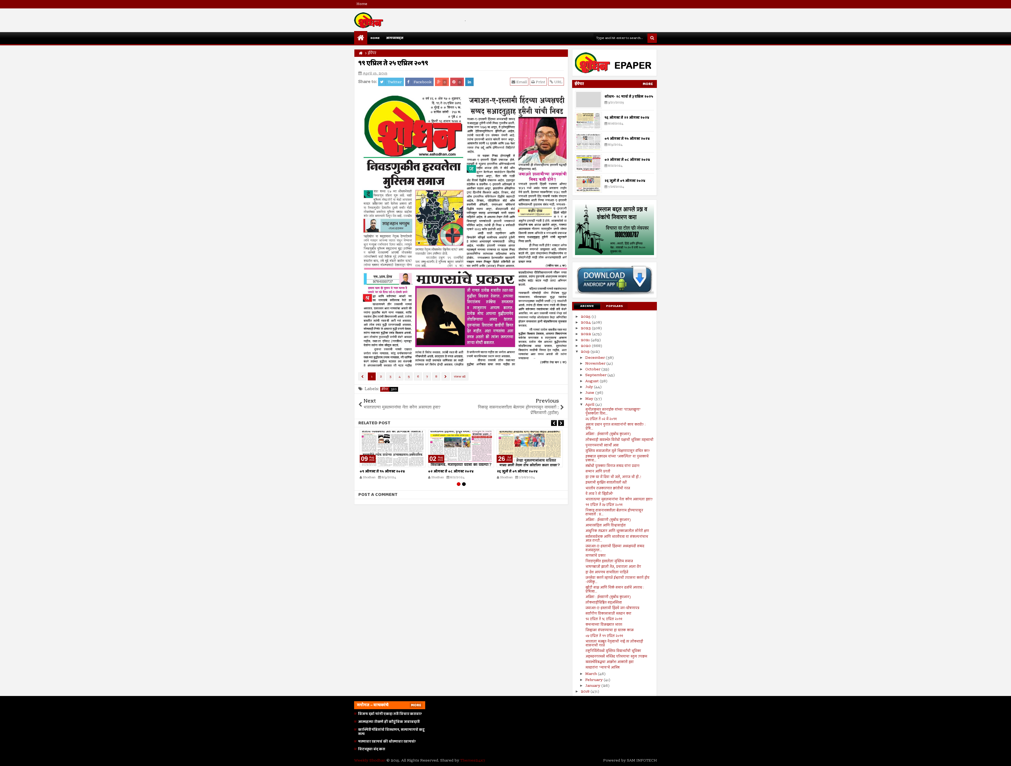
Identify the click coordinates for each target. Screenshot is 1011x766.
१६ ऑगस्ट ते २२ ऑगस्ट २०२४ (626, 118)
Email (521, 82)
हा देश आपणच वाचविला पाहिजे (607, 572)
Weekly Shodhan (369, 761)
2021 (586, 340)
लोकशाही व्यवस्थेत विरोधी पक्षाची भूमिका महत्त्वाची (619, 440)
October (593, 369)
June (590, 393)
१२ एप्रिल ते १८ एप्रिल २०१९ (604, 619)
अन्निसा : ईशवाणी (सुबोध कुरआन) (608, 434)
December (595, 358)
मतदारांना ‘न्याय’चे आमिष (603, 668)
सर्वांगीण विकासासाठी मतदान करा (608, 614)
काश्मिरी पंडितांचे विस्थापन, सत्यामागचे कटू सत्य (391, 732)
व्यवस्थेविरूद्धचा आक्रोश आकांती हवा (610, 662)
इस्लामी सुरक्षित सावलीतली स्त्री (606, 483)
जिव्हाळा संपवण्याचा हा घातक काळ (610, 630)
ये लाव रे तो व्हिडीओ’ (599, 494)
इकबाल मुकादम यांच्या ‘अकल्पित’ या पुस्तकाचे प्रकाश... (617, 459)
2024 (586, 323)
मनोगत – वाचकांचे (373, 705)
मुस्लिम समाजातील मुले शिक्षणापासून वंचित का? (618, 451)
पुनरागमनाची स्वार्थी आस (602, 446)
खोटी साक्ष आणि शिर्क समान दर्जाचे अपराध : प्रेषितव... (615, 590)
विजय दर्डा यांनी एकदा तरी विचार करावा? (390, 714)
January (593, 686)
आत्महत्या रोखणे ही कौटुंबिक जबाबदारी (389, 722)
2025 (586, 317)
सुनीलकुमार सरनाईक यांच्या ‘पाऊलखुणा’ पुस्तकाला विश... (613, 412)
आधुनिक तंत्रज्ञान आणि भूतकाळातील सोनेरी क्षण (617, 531)
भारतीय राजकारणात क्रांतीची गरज (608, 488)
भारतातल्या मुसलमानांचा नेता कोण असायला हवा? (619, 500)
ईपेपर (389, 389)
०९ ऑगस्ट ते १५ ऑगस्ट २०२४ (382, 471)
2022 (586, 334)
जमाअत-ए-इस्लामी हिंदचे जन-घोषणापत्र (612, 608)
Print (540, 82)
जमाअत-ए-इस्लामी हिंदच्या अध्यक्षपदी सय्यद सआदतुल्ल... (615, 548)
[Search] (652, 38)
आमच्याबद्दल (394, 38)
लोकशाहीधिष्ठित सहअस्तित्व (604, 603)
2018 (586, 692)
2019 (586, 352)
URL (557, 82)
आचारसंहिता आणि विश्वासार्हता (606, 526)
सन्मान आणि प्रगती (598, 472)
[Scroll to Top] (1003, 758)
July (589, 387)
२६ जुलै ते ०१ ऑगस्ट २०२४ (517, 471)
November (595, 364)
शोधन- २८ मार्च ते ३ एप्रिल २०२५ (628, 97)
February (594, 680)
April (590, 405)
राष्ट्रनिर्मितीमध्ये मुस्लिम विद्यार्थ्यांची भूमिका (613, 651)
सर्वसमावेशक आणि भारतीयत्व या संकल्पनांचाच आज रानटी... (617, 539)
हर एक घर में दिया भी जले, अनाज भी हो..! (613, 477)
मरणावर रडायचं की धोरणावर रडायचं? (387, 741)
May (589, 399)
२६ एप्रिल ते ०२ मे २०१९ (601, 419)
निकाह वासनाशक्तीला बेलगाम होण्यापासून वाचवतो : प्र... (614, 513)
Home (361, 4)
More (648, 84)
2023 (586, 328)
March (591, 674)
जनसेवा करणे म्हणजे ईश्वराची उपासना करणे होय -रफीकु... (618, 580)
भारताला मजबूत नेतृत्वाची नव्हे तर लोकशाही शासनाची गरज (614, 644)
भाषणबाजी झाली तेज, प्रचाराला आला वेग (613, 567)
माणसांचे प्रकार (596, 556)
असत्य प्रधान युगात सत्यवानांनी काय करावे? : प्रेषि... (616, 427)
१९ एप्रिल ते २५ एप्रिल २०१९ (604, 505)
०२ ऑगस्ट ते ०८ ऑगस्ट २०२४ (451, 471)
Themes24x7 (472, 761)
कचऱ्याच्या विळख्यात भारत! (604, 625)
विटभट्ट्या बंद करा (371, 749)
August (592, 381)
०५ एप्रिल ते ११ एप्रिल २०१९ (604, 636)
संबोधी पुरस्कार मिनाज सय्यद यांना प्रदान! (613, 466)
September (596, 375)
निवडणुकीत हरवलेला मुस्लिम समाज (609, 561)
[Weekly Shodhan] (360, 37)
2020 (586, 346)
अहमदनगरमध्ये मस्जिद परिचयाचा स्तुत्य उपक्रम (616, 657)
